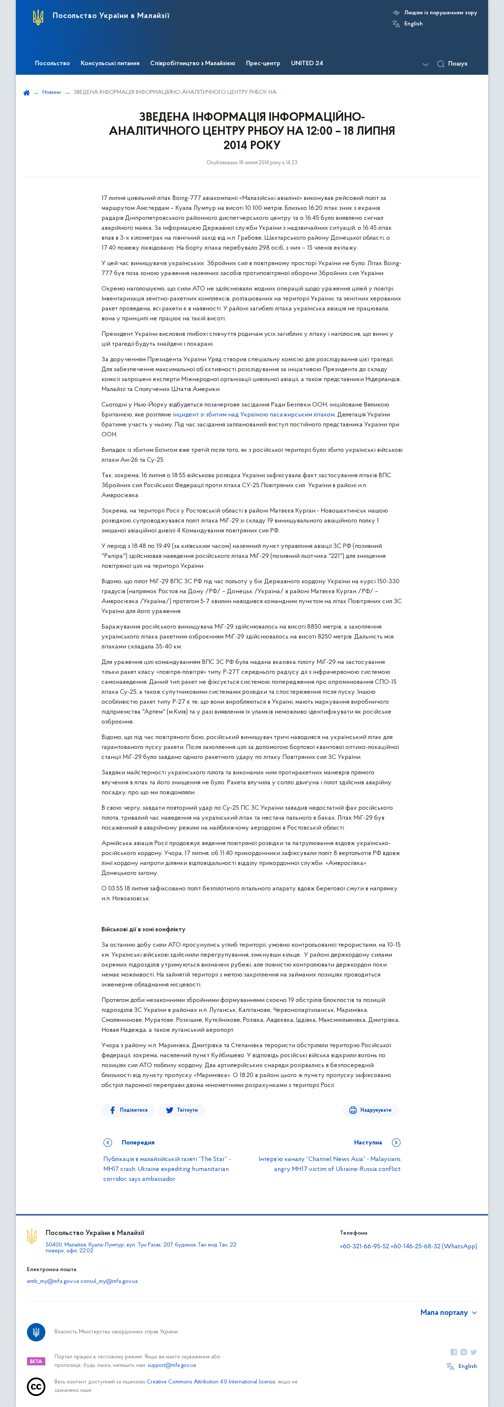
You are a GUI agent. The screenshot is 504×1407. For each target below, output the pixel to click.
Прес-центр (263, 63)
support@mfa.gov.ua (172, 1365)
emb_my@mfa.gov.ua (53, 1281)
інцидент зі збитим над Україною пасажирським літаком (254, 415)
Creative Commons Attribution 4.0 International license (211, 1382)
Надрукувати (375, 1110)
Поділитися (134, 1110)
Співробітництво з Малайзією (192, 63)
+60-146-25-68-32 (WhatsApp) (434, 1247)
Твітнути (187, 1110)
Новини (51, 92)
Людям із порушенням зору (440, 13)
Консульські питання (110, 63)
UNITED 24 (307, 63)
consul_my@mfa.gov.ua (109, 1281)
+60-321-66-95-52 (364, 1247)
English (413, 24)
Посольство (52, 63)
